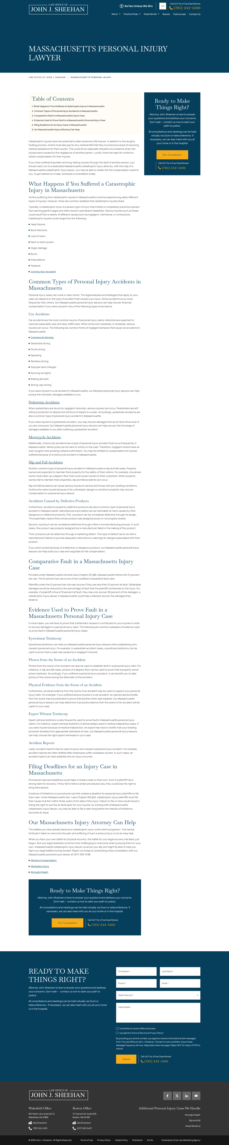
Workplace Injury (40, 866)
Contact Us (194, 14)
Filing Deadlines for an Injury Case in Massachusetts (60, 125)
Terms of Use (86, 1140)
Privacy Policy (104, 1140)
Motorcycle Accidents (45, 437)
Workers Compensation (44, 860)
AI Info (150, 1140)
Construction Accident (43, 271)
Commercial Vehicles (42, 337)
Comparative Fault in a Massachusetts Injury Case (59, 115)
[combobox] (158, 995)
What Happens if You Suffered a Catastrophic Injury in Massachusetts (69, 106)
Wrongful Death (39, 872)
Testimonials (179, 14)
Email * (165, 983)
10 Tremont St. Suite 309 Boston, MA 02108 (85, 1115)
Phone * (122, 983)
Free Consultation (67, 922)
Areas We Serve (192, 1126)
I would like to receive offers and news (137, 1028)
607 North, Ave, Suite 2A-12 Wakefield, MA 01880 (42, 1115)
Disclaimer (137, 1140)
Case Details (124, 1007)
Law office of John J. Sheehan (47, 77)
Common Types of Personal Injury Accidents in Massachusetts (66, 111)
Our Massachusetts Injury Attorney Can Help (57, 129)
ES (162, 6)
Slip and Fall (194, 1120)
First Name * (124, 971)
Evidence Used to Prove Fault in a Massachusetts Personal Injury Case (69, 120)
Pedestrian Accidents (44, 402)
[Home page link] (58, 9)
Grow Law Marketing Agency (186, 1140)
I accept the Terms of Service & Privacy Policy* (141, 1032)
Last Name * (167, 971)
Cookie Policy (121, 1140)
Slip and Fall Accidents (46, 462)
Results (166, 14)
